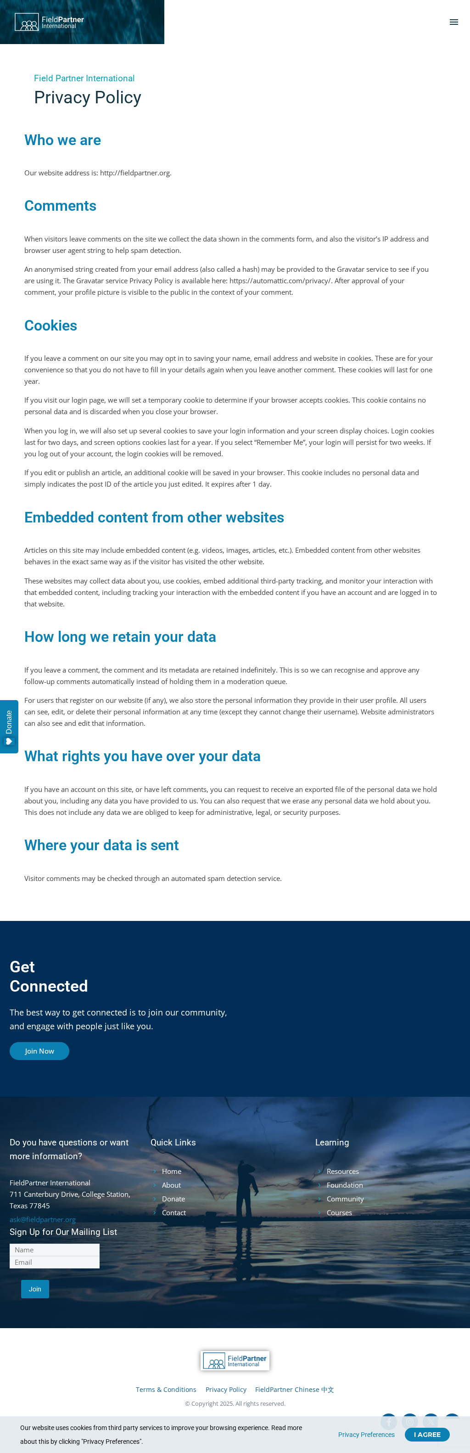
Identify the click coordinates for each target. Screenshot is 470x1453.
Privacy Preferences (366, 1434)
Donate (9, 722)
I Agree (427, 1435)
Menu (454, 22)
